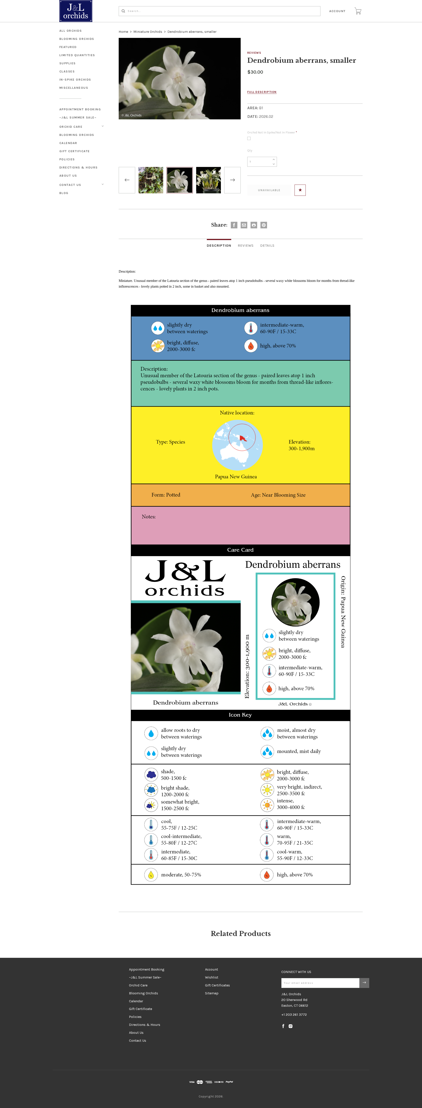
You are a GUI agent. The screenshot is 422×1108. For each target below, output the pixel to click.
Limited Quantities (77, 55)
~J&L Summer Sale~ (78, 117)
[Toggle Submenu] (103, 126)
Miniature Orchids (147, 32)
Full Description (262, 92)
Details (267, 245)
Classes (67, 71)
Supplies (67, 63)
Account (337, 11)
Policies (67, 159)
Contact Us (70, 185)
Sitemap (211, 993)
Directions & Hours (78, 167)
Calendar (68, 143)
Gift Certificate (74, 151)
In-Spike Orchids (75, 79)
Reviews (254, 52)
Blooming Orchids (76, 135)
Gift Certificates (217, 985)
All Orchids (70, 31)
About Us (68, 176)
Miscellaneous (73, 88)
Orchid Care (71, 127)
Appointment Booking (80, 109)
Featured (68, 47)
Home (123, 32)
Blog (64, 193)
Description (219, 245)
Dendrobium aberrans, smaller (191, 32)
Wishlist (211, 977)
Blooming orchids (76, 39)
